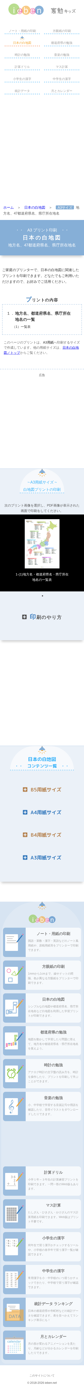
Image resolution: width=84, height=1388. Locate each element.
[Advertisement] (42, 151)
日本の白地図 (22, 43)
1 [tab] (42, 596)
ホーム (8, 207)
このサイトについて (42, 1375)
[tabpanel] (42, 553)
